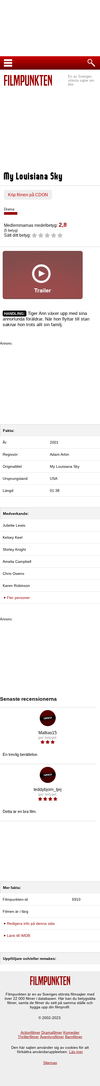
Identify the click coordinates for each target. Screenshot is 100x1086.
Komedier (71, 1032)
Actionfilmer (30, 1032)
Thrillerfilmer (28, 1037)
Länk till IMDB (18, 935)
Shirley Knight (14, 549)
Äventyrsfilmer (52, 1037)
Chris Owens (13, 573)
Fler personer (18, 597)
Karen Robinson (16, 585)
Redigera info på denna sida (31, 923)
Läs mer (76, 1052)
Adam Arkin (59, 454)
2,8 (63, 224)
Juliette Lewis (14, 525)
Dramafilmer (51, 1032)
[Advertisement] (50, 126)
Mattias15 (47, 732)
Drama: (9, 209)
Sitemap (50, 1063)
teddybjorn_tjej (48, 789)
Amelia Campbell (17, 561)
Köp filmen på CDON (28, 195)
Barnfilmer (73, 1037)
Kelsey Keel (12, 537)
